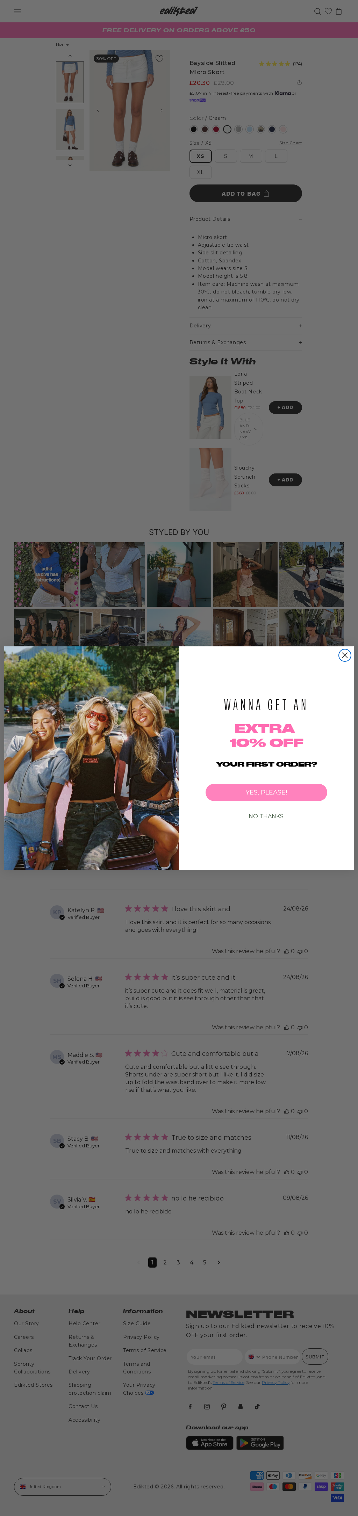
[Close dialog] (345, 655)
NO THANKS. (267, 816)
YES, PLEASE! (266, 792)
